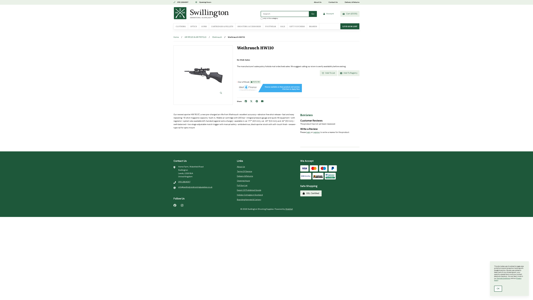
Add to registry (350, 73)
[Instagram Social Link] (182, 205)
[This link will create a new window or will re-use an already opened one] (246, 101)
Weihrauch (217, 37)
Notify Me (256, 82)
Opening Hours (205, 2)
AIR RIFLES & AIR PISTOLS (195, 37)
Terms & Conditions (503, 278)
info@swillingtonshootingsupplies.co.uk (195, 187)
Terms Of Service (244, 171)
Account (329, 13)
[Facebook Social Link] (175, 205)
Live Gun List (349, 26)
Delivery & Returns (352, 2)
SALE (282, 26)
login (308, 132)
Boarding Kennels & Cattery (249, 199)
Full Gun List (242, 185)
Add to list (330, 73)
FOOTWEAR (270, 26)
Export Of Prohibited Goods (249, 190)
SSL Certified (312, 193)
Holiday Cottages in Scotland (250, 195)
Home (176, 37)
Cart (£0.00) (351, 13)
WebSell (289, 209)
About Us (317, 2)
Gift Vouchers (297, 26)
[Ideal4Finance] (269, 91)
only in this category (270, 18)
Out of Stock (243, 82)
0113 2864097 (182, 2)
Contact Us (333, 2)
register (316, 132)
